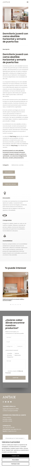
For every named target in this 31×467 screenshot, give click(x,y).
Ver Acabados (9, 172)
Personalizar (15, 460)
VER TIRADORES (9, 177)
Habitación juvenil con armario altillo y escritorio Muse (13, 299)
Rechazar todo (15, 464)
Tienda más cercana (10, 184)
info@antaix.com (11, 431)
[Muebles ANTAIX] (6, 2)
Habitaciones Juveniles (17, 165)
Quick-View (27, 274)
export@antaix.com (16, 429)
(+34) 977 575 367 (10, 427)
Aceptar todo (15, 456)
